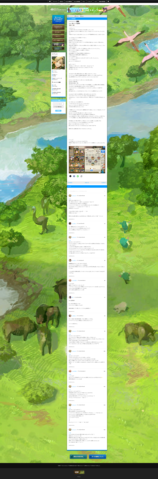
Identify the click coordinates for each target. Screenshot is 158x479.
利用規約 (59, 465)
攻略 (73, 25)
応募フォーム (98, 465)
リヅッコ (74, 195)
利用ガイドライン (80, 465)
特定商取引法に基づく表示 (73, 465)
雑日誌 (70, 25)
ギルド (84, 1)
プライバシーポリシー (65, 465)
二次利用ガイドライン (87, 465)
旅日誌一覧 (87, 182)
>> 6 (70, 354)
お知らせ (61, 1)
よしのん (74, 223)
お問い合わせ (93, 465)
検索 (59, 110)
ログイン (58, 36)
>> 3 (70, 240)
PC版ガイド (58, 32)
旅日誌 (77, 16)
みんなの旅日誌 (77, 1)
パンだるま (74, 280)
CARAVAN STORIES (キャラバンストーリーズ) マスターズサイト (58, 10)
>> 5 (70, 334)
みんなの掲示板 (69, 1)
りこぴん (74, 260)
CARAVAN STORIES (79, 472)
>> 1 (70, 198)
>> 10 (70, 374)
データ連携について (58, 40)
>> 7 (70, 389)
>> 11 (70, 432)
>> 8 (70, 408)
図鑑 (83, 16)
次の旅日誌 (103, 182)
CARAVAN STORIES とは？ (58, 44)
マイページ (55, 1)
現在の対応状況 (102, 1)
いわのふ (74, 315)
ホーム (52, 4)
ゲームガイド (58, 48)
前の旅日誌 (70, 182)
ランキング (90, 1)
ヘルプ (95, 1)
